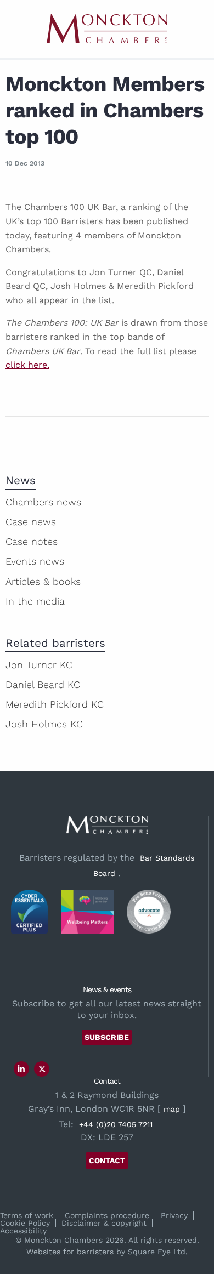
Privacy (174, 1215)
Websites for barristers (70, 1251)
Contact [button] (107, 1160)
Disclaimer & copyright (104, 1223)
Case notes (31, 541)
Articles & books (43, 581)
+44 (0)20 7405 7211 (116, 1124)
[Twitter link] (42, 1069)
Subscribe (107, 1037)
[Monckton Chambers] (107, 28)
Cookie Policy (25, 1223)
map (172, 1109)
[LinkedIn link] (21, 1069)
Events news (34, 561)
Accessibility (23, 1231)
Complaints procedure (107, 1215)
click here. (27, 365)
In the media (35, 601)
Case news (30, 521)
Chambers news (43, 502)
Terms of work (26, 1215)
